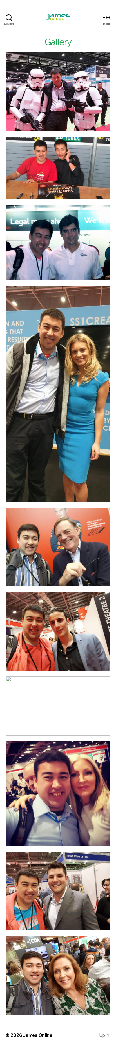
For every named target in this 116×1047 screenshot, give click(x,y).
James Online (37, 1035)
